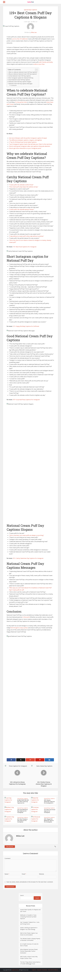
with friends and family (46, 62)
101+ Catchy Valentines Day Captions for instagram (28, 558)
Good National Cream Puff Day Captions (19, 79)
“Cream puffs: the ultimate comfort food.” (21, 185)
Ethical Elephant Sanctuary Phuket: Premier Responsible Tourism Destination (29, 951)
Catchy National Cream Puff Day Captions (20, 76)
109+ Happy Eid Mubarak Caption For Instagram (49, 820)
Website (41, 874)
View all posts (9, 846)
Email (24, 874)
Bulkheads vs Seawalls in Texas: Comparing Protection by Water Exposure (28, 916)
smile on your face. (39, 64)
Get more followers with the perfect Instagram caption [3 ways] (28, 138)
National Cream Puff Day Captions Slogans (20, 81)
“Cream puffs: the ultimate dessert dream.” (21, 209)
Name (7, 874)
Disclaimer (44, 970)
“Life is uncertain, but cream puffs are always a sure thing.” (26, 535)
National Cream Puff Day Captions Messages (20, 83)
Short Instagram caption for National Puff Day (21, 78)
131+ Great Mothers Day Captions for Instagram (22, 811)
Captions (34, 970)
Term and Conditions (53, 970)
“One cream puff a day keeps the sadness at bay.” (23, 187)
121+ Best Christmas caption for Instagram (49, 811)
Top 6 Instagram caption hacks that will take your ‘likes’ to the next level (30, 144)
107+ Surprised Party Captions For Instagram (26, 399)
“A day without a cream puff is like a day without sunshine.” (26, 236)
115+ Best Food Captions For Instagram (24, 247)
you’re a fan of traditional (19, 39)
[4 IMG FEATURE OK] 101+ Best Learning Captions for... (23, 801)
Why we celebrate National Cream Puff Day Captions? (23, 74)
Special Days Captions (30, 10)
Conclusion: (14, 85)
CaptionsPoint (15, 970)
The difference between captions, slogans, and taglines (25, 140)
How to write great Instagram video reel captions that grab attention (29, 146)
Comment (7, 858)
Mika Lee (35, 21)
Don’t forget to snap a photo (19, 628)
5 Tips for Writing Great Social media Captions (23, 142)
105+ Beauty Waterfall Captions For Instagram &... (49, 801)
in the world (26, 617)
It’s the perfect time (21, 102)
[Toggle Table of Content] (35, 69)
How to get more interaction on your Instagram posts (25, 148)
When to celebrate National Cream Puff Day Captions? (23, 72)
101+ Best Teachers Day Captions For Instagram (22, 820)
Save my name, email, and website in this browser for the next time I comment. (30, 882)
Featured (39, 970)
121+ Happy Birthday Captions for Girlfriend (26, 326)
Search (22, 895)
